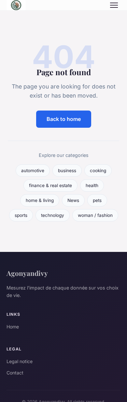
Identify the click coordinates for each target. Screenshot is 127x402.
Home (13, 326)
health (92, 185)
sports (21, 215)
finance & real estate (50, 185)
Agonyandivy (27, 273)
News (73, 200)
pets (97, 200)
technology (52, 215)
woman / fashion (95, 215)
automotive (32, 170)
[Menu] (113, 5)
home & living (40, 200)
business (67, 170)
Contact (15, 372)
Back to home (64, 119)
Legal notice (20, 361)
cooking (98, 170)
